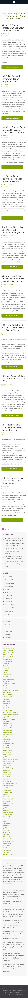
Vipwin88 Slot (7, 790)
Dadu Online (7, 752)
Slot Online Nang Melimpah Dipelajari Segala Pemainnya (11, 179)
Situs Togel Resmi (8, 837)
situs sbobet (6, 852)
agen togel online (8, 734)
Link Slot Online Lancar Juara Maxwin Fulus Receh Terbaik (12, 481)
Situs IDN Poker (19, 944)
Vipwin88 (6, 666)
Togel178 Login (7, 706)
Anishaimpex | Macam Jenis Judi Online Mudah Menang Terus (14, 16)
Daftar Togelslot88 (8, 648)
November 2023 (9, 583)
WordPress (20, 994)
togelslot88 (6, 703)
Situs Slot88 (6, 770)
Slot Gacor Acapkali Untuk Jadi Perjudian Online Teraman (11, 427)
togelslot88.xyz (7, 723)
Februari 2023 (9, 598)
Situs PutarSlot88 (8, 657)
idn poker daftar (8, 750)
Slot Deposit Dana (8, 834)
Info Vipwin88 (7, 659)
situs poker (6, 741)
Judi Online (8, 628)
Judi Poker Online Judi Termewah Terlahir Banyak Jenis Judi (12, 79)
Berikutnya (17, 529)
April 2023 (8, 592)
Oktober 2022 (9, 611)
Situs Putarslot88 (8, 839)
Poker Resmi (7, 765)
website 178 (7, 692)
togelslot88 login (8, 812)
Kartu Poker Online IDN (10, 783)
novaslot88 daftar (8, 681)
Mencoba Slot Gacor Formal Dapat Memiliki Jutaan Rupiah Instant (12, 279)
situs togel (6, 721)
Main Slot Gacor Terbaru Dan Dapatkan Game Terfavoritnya (12, 28)
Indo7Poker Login (8, 743)
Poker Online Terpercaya (10, 714)
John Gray (5, 35)
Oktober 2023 (9, 586)
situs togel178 (7, 697)
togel (4, 821)
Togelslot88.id (7, 661)
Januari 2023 (8, 601)
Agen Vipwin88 (7, 674)
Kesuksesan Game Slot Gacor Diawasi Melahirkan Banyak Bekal (13, 230)
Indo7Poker (6, 745)
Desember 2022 (9, 605)
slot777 (5, 788)
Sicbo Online (7, 754)
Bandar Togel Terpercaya (10, 690)
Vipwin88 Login (7, 792)
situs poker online (8, 785)
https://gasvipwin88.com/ (10, 712)
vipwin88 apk (7, 850)
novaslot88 (6, 805)
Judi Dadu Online (8, 763)
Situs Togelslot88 (8, 650)
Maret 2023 (8, 595)
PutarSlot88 (6, 777)
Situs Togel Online (8, 679)
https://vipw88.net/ (9, 719)
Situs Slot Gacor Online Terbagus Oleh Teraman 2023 (13, 378)
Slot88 (5, 672)
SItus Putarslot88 (8, 841)
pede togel (6, 832)
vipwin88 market (8, 732)
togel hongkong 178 (9, 694)
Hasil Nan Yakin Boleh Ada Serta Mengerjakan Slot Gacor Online (13, 327)
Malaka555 (6, 739)
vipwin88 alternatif (8, 843)
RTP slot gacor (19, 870)
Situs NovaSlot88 (8, 654)
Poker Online (8, 631)
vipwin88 (6, 699)
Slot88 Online (7, 823)
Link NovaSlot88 (8, 803)
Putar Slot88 (7, 774)
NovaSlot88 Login (8, 652)
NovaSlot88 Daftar (8, 799)
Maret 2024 (8, 577)
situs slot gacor (7, 854)
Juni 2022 (7, 614)
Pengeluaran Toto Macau (10, 759)
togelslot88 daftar (8, 819)
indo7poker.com (8, 848)
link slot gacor (7, 701)
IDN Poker (6, 845)
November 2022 (9, 608)
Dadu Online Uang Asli (15, 934)
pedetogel (6, 757)
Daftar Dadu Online (9, 761)
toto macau (6, 794)
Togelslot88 (6, 663)
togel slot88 (6, 830)
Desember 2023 (9, 580)
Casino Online (9, 625)
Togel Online (8, 637)
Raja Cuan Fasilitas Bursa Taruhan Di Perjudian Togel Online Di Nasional (13, 130)
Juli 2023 (7, 589)
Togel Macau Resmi (9, 683)
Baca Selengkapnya (12, 67)
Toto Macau (6, 677)
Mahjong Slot (7, 772)
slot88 (5, 737)
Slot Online (8, 634)
